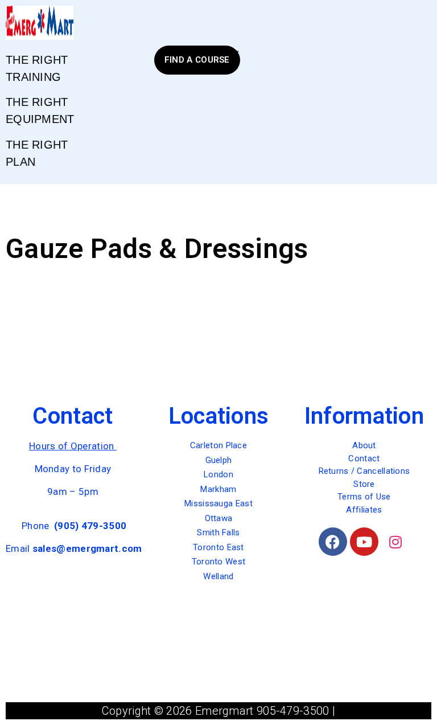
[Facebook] (333, 541)
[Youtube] (364, 541)
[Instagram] (395, 541)
